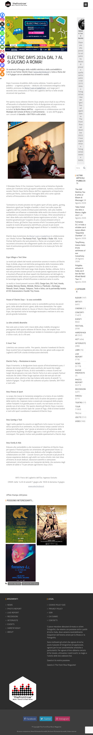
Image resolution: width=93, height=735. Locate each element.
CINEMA (78, 308)
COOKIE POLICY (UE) (57, 604)
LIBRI (77, 350)
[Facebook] (2, 15)
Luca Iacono (27, 19)
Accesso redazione (23, 731)
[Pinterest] (2, 60)
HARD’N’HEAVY (13, 628)
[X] (2, 24)
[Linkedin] (2, 28)
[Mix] (2, 69)
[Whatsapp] (2, 33)
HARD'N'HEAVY (80, 334)
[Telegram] (2, 37)
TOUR (77, 406)
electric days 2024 (14, 584)
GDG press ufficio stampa (30, 584)
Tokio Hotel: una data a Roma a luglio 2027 (50, 540)
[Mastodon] (2, 65)
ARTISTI (78, 301)
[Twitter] (2, 42)
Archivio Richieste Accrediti (57, 731)
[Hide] (1, 79)
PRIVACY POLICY (56, 608)
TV (76, 413)
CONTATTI (53, 620)
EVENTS (10, 624)
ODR (51, 612)
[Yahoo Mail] (2, 56)
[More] (2, 74)
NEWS (62, 19)
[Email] (2, 47)
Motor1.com (29, 88)
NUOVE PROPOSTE (80, 371)
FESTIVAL (55, 19)
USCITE (78, 417)
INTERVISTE (80, 343)
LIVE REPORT (79, 355)
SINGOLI (78, 395)
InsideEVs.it (41, 88)
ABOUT (10, 631)
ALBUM (78, 297)
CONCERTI (79, 312)
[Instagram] (2, 19)
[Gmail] (2, 51)
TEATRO (78, 402)
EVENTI (78, 319)
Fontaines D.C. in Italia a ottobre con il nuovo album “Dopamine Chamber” (20, 565)
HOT (77, 339)
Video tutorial (71, 731)
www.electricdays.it (42, 71)
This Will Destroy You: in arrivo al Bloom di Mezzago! (20, 532)
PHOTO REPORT (79, 381)
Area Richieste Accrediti (39, 731)
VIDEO (78, 421)
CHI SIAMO (53, 616)
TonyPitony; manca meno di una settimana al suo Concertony (80, 249)
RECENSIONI (80, 389)
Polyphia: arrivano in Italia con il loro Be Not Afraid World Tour (80, 272)
